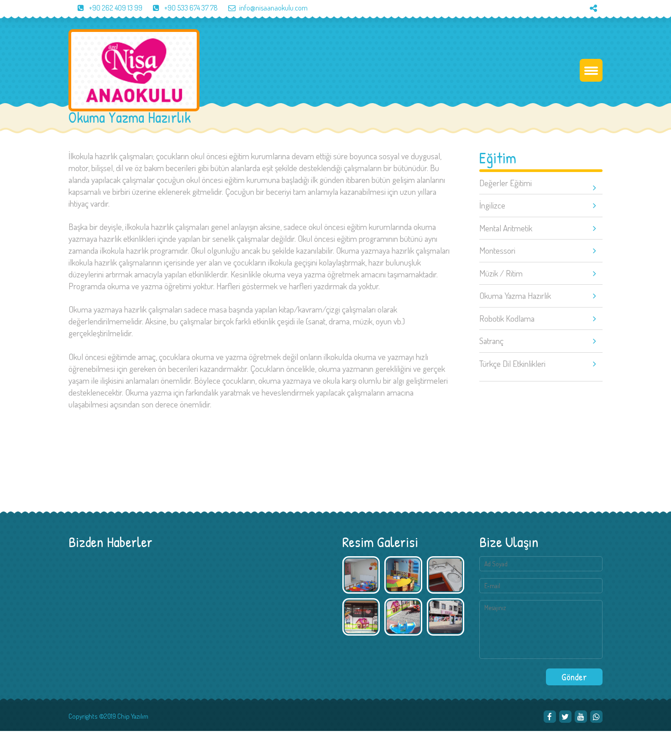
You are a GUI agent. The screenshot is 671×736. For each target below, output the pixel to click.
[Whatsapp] (596, 716)
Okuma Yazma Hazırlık (515, 295)
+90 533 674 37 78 (190, 7)
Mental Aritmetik (505, 228)
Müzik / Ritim (501, 273)
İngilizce (492, 205)
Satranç (491, 340)
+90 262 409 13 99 (115, 7)
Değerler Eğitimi (505, 182)
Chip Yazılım (132, 716)
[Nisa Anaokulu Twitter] (565, 716)
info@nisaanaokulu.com (273, 7)
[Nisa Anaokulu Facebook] (550, 716)
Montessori (497, 250)
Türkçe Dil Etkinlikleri (512, 363)
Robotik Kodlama (507, 318)
